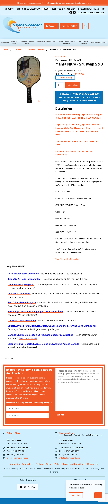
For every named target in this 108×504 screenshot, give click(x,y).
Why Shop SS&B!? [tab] (16, 266)
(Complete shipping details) (81, 100)
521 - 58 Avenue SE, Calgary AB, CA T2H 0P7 (17, 438)
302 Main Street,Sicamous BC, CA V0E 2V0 (80, 438)
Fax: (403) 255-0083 (15, 454)
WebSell (49, 468)
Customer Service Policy (28, 9)
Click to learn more (83, 3)
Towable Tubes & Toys (27, 42)
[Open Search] (85, 26)
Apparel (104, 42)
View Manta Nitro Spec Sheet (67, 259)
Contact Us (27, 464)
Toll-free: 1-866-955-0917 (63, 9)
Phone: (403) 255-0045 (17, 451)
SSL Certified (28, 487)
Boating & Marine (83, 42)
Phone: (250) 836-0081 (69, 451)
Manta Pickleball (62, 56)
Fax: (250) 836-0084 (68, 454)
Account (52, 26)
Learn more (76, 495)
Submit (60, 414)
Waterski (5, 42)
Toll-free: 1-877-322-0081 (71, 447)
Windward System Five (75, 468)
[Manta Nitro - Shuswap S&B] (28, 79)
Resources (92, 464)
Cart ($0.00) (71, 26)
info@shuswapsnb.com (89, 9)
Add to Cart (73, 85)
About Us (9, 9)
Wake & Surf (14, 42)
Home (5, 49)
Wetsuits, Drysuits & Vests (46, 42)
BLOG (46, 9)
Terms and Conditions (74, 464)
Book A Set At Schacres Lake (90, 12)
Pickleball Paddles (36, 49)
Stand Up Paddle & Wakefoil (67, 42)
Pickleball (95, 42)
